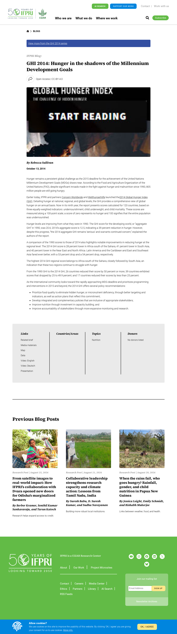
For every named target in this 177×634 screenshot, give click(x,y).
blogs (36, 31)
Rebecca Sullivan (42, 163)
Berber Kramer (26, 505)
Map (23, 350)
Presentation (27, 371)
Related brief (27, 340)
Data (23, 355)
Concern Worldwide (72, 197)
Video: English (27, 360)
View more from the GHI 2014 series (47, 43)
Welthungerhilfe (96, 197)
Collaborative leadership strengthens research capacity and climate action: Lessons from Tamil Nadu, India (87, 487)
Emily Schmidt (153, 501)
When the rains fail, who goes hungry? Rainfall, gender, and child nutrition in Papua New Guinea (139, 487)
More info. (68, 630)
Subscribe (160, 18)
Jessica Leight (132, 501)
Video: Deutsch (28, 365)
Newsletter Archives (146, 601)
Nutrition (96, 340)
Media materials (29, 345)
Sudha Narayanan (95, 505)
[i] (147, 18)
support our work (123, 6)
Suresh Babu (78, 501)
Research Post (20, 472)
